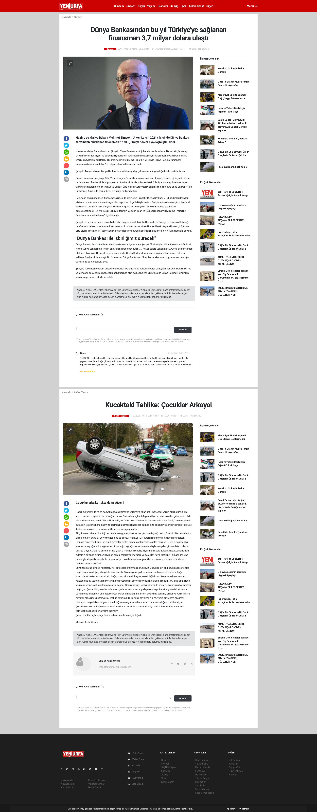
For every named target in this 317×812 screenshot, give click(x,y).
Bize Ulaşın (137, 784)
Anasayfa (66, 17)
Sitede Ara (234, 760)
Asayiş (174, 6)
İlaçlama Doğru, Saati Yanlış (232, 167)
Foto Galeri (138, 753)
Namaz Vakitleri (203, 767)
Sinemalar (200, 782)
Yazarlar (136, 765)
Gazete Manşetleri (204, 792)
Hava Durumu (202, 760)
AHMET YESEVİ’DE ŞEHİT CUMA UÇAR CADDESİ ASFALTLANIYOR (231, 260)
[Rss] (91, 769)
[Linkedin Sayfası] (85, 769)
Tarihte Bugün (202, 778)
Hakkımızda (67, 780)
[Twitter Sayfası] (68, 769)
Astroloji (233, 774)
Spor (183, 6)
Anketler (233, 763)
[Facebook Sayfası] (63, 769)
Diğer (209, 6)
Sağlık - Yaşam (146, 6)
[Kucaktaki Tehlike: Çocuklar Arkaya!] (128, 458)
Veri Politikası (67, 787)
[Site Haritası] (97, 769)
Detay (232, 809)
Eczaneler (200, 771)
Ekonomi (163, 6)
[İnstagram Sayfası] (74, 769)
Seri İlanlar (200, 785)
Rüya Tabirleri (236, 771)
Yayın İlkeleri (67, 784)
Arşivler (136, 771)
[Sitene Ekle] (103, 769)
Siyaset (130, 6)
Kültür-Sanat (196, 6)
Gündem (119, 6)
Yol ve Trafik (201, 763)
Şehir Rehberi (202, 789)
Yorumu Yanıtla (87, 371)
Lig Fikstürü (201, 774)
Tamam (245, 809)
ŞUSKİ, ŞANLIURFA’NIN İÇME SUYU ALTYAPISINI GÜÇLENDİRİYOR (233, 291)
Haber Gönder (95, 787)
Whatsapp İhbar (96, 784)
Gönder (183, 329)
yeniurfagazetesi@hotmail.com (115, 667)
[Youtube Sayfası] (80, 769)
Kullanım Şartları (96, 780)
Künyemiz (137, 777)
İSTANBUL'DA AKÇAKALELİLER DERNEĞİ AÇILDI (231, 220)
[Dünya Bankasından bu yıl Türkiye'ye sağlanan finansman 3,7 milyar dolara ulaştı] (128, 92)
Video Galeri (138, 759)
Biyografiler (235, 767)
